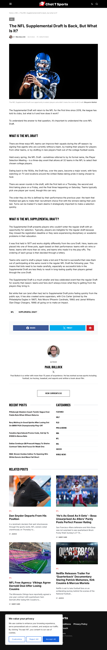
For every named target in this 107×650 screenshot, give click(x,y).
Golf (58, 417)
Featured (60, 412)
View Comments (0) (53, 393)
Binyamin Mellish (90, 102)
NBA (57, 433)
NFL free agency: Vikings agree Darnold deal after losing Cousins (30, 586)
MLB (57, 422)
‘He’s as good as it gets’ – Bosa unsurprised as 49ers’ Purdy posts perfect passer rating (76, 519)
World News (61, 454)
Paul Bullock (53, 367)
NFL (16, 13)
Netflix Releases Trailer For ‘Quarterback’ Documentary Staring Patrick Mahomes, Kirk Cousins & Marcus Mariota (75, 578)
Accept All (51, 639)
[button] (10, 3)
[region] (34, 629)
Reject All (33, 639)
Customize (17, 639)
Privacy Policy (80, 624)
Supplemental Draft (28, 312)
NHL (57, 443)
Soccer (59, 449)
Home (11, 13)
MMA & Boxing (61, 427)
